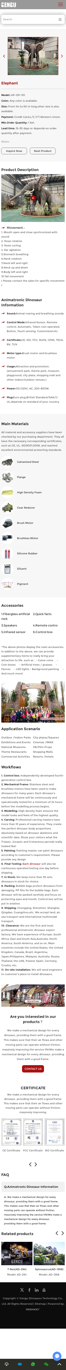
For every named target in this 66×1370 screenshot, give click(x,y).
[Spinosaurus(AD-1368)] (49, 1253)
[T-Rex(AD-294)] (16, 1253)
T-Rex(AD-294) (16, 1269)
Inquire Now (14, 151)
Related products (17, 1234)
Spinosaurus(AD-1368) (49, 1269)
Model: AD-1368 (49, 1274)
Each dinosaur (32, 863)
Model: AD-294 (17, 1274)
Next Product (43, 151)
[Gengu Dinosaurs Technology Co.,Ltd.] (8, 4)
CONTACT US (33, 1068)
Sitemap (40, 1303)
